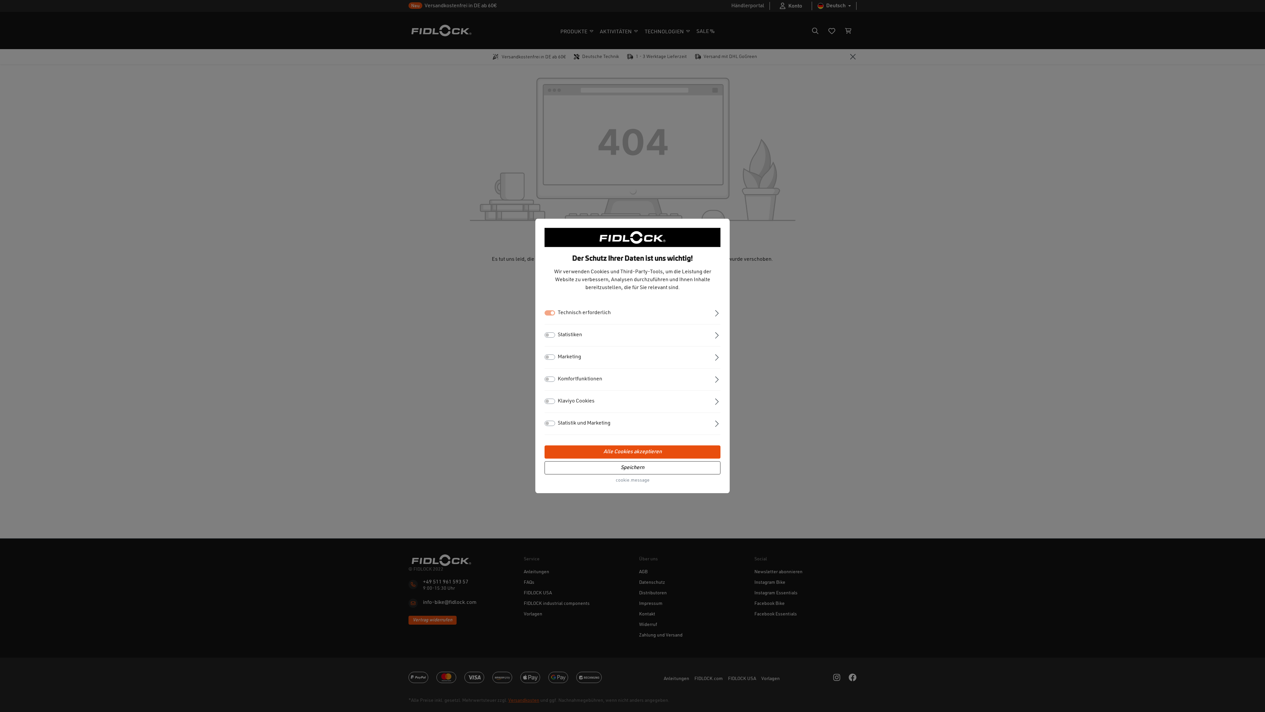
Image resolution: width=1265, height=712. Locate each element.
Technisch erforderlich (584, 313)
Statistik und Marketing (584, 423)
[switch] (550, 335)
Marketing (569, 357)
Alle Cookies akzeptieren (633, 452)
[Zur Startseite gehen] (632, 237)
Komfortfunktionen (580, 379)
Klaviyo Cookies (576, 401)
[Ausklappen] (717, 312)
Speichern (632, 468)
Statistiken (570, 335)
